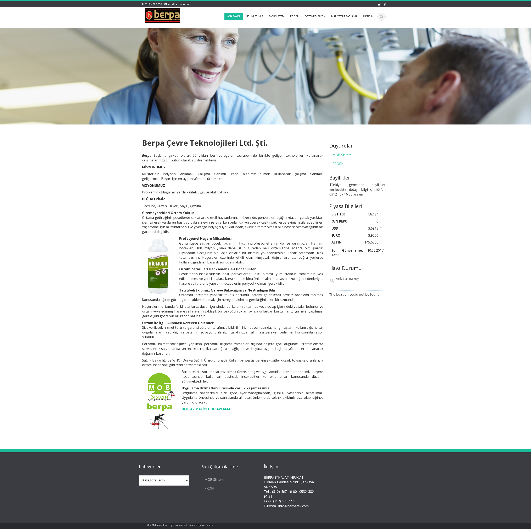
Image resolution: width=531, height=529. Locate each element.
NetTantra (207, 525)
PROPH (294, 16)
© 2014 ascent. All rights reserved (167, 525)
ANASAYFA (233, 16)
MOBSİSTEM (276, 16)
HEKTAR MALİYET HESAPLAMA (206, 409)
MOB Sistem (342, 155)
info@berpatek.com (179, 4)
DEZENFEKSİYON (315, 16)
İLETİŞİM (368, 16)
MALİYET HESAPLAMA (344, 16)
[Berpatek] (162, 14)
